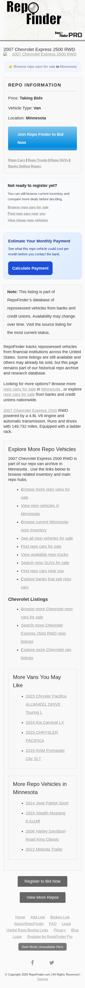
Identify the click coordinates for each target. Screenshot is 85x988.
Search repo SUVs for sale (45, 562)
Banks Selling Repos (24, 166)
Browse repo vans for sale (34, 66)
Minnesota (68, 66)
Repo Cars (16, 160)
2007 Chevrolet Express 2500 (30, 410)
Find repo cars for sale (41, 546)
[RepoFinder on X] (52, 962)
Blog (75, 930)
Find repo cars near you (26, 213)
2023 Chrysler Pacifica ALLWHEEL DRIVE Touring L (46, 704)
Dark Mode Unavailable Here (42, 947)
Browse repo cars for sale (28, 207)
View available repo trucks (44, 554)
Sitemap (42, 979)
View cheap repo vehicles (28, 220)
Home (20, 917)
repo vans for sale (19, 389)
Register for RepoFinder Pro (50, 937)
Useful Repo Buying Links (27, 930)
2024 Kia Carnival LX (45, 722)
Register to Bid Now (42, 881)
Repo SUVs (59, 160)
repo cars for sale (19, 394)
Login (17, 937)
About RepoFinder (29, 924)
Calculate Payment (30, 268)
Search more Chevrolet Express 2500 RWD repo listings (43, 633)
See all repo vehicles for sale (47, 538)
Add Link (38, 917)
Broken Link (60, 917)
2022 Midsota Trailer (44, 849)
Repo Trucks (38, 160)
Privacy (60, 930)
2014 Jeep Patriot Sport (47, 803)
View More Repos (43, 897)
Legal (66, 924)
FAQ (52, 924)
